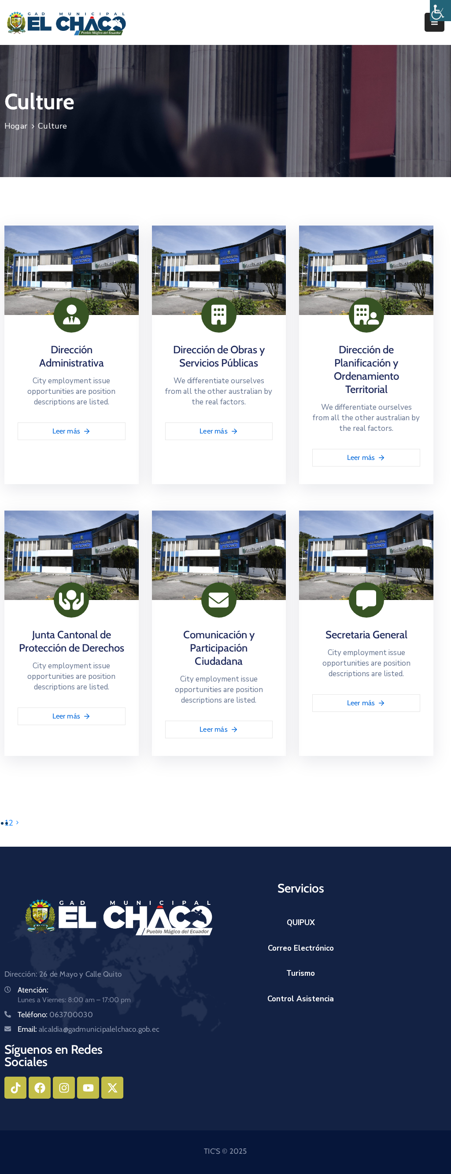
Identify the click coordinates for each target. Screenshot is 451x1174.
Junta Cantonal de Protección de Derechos (71, 641)
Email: (88, 1029)
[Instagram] (64, 1088)
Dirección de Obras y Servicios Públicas (219, 356)
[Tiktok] (15, 1088)
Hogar (15, 126)
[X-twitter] (112, 1088)
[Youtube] (88, 1088)
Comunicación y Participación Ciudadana (219, 647)
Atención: (33, 989)
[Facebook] (40, 1088)
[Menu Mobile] (434, 22)
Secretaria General (366, 634)
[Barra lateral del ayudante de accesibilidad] (440, 10)
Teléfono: (55, 1014)
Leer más (66, 431)
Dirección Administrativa (71, 356)
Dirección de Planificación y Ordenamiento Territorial (366, 369)
